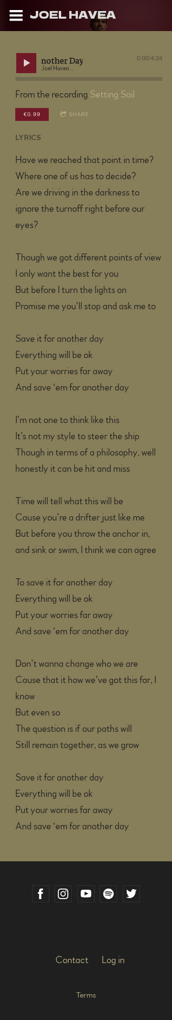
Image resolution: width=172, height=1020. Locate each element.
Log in (113, 960)
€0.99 (32, 114)
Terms (86, 995)
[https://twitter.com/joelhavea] (131, 893)
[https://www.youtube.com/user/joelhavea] (86, 893)
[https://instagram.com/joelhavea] (63, 893)
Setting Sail (112, 94)
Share (79, 114)
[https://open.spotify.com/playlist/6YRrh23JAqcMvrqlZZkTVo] (108, 893)
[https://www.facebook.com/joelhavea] (40, 893)
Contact (71, 960)
